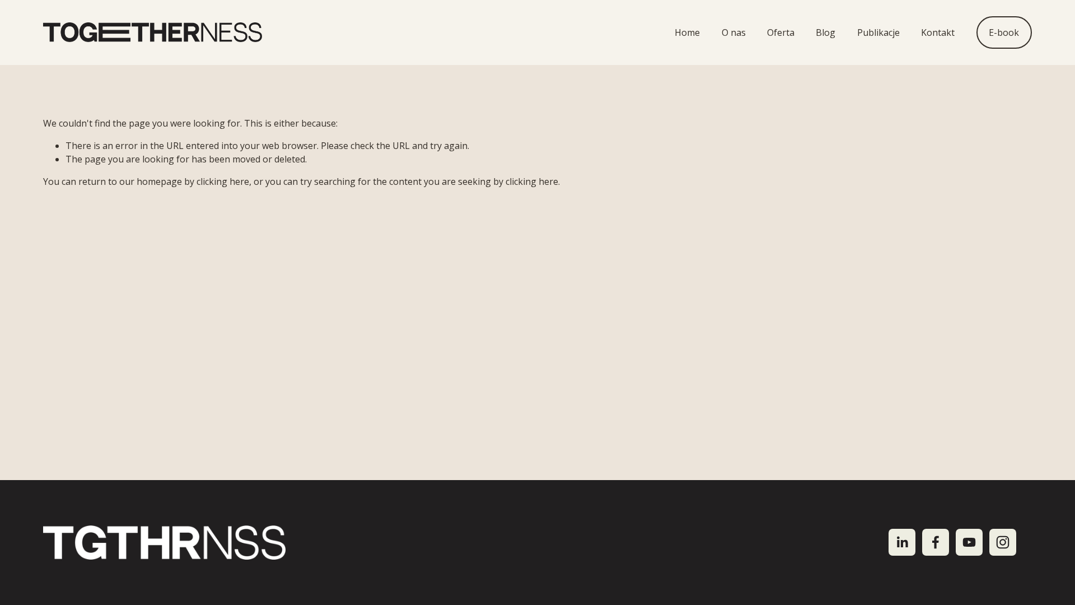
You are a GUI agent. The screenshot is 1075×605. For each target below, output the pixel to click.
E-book (1004, 32)
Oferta (780, 32)
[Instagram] (1002, 542)
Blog (825, 32)
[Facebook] (935, 542)
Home (687, 32)
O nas (734, 32)
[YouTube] (969, 542)
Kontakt (938, 32)
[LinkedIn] (902, 542)
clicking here (223, 181)
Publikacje (878, 32)
